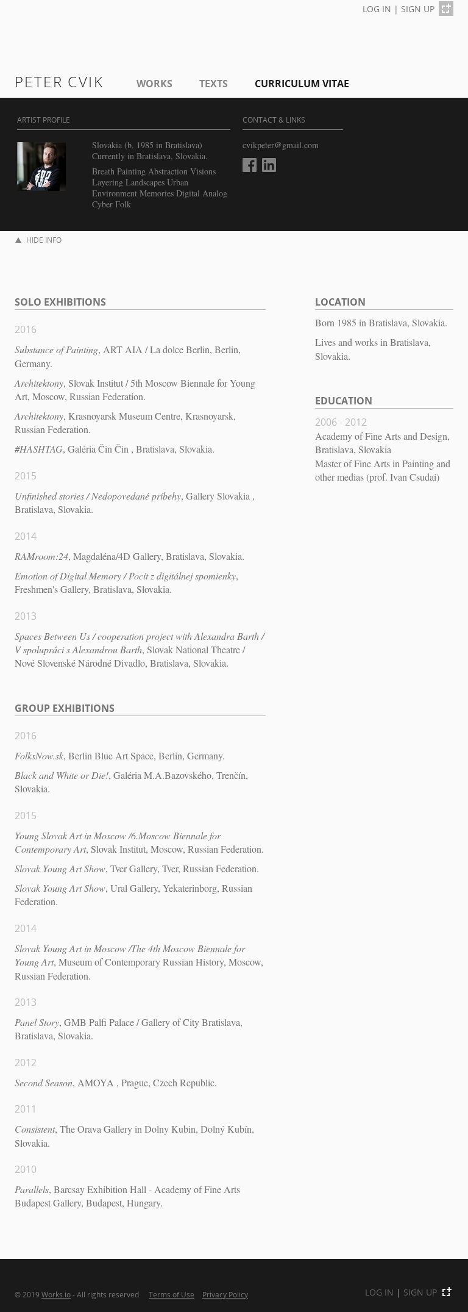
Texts (213, 83)
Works (154, 83)
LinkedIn (269, 165)
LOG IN (377, 9)
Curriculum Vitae (302, 83)
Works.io (56, 1294)
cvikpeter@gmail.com (281, 145)
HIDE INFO (44, 240)
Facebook (250, 165)
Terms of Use (171, 1294)
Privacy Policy (225, 1294)
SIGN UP (417, 9)
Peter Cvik (59, 81)
